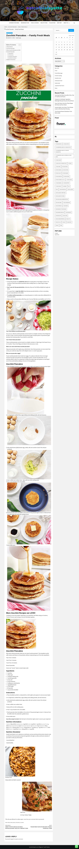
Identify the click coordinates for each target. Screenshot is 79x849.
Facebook (45, 615)
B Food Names (65, 173)
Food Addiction (63, 189)
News (56, 88)
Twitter (8, 617)
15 (69, 44)
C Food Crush (69, 179)
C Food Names (58, 182)
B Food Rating (66, 176)
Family (9, 822)
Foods (64, 222)
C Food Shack (58, 186)
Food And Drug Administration (62, 199)
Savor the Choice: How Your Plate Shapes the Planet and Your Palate (64, 104)
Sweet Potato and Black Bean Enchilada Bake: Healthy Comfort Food (16, 827)
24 (56, 49)
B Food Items (65, 169)
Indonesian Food (25, 22)
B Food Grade (58, 169)
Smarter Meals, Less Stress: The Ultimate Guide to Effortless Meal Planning (64, 108)
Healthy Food (44, 22)
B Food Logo (58, 173)
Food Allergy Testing (60, 196)
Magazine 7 (41, 847)
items (61, 225)
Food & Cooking (35, 22)
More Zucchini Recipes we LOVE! (13, 50)
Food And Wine (58, 202)
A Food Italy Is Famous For (61, 163)
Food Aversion (59, 205)
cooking (64, 186)
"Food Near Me (58, 143)
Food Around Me (66, 202)
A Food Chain (58, 160)
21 (67, 47)
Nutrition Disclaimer (12, 57)
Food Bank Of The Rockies (61, 209)
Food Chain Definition (60, 218)
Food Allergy (70, 189)
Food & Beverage (58, 73)
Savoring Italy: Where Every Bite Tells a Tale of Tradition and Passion (64, 95)
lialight (56, 233)
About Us (66, 22)
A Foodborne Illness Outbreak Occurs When (63, 156)
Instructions (11, 54)
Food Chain (65, 215)
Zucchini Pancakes (11, 48)
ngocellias (57, 234)
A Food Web (58, 166)
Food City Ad (58, 222)
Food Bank (65, 205)
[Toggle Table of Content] (19, 45)
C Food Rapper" (66, 182)
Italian (57, 225)
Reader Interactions (11, 59)
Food (56, 70)
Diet (69, 186)
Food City (68, 218)
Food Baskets (68, 212)
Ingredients (11, 53)
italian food (52, 22)
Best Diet (59, 22)
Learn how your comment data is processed (34, 819)
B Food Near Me (59, 176)
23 (72, 47)
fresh (11, 822)
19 (61, 47)
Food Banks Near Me (60, 212)
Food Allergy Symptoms (61, 192)
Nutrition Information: (13, 56)
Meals (14, 822)
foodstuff (69, 222)
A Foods (69, 163)
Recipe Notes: (10, 46)
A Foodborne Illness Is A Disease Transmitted (62, 151)
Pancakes (18, 822)
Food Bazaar (58, 215)
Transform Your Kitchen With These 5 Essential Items (41, 827)
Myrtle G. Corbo (11, 38)
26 (61, 49)
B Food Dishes (65, 166)
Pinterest (12, 617)
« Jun (56, 54)
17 (56, 47)
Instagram (19, 617)
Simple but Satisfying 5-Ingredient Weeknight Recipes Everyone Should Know (64, 100)
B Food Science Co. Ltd (60, 179)
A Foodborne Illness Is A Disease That (63, 147)
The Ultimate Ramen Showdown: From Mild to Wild (63, 112)
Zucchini (22, 822)
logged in (13, 839)
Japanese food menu (14, 22)
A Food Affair (66, 143)
